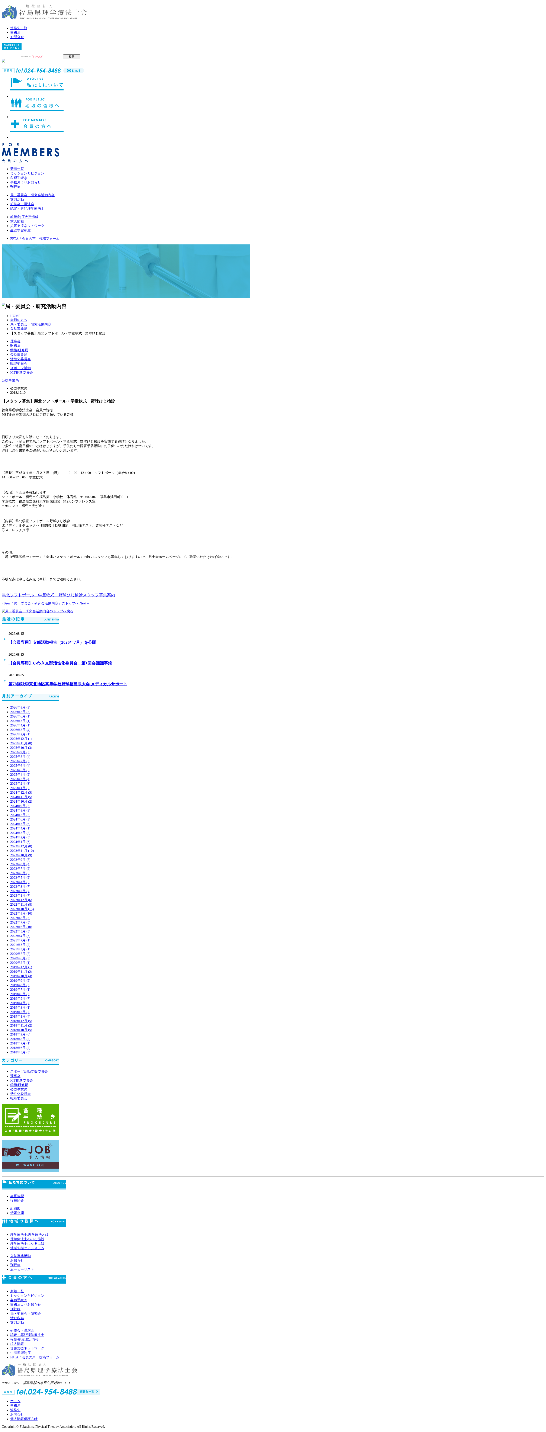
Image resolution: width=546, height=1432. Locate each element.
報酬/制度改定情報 (24, 217)
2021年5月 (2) (20, 945)
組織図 (15, 1208)
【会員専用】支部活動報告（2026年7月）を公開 (52, 642)
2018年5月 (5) (20, 1052)
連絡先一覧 (18, 28)
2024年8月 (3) (20, 810)
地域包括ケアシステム (27, 1248)
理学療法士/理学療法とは (29, 1234)
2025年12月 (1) (21, 739)
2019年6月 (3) (20, 994)
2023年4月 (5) (20, 882)
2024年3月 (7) (20, 833)
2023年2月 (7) (20, 891)
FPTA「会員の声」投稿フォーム (35, 238)
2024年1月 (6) (20, 842)
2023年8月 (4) (20, 864)
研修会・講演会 (22, 204)
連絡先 (15, 1410)
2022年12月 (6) (21, 900)
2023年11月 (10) (22, 851)
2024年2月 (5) (20, 837)
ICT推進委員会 (21, 372)
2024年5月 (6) (20, 824)
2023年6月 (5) (20, 873)
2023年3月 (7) (20, 886)
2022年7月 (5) (20, 922)
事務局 (15, 32)
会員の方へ (18, 320)
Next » (84, 603)
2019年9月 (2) (20, 980)
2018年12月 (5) (21, 1021)
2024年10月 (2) (21, 801)
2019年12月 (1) (21, 967)
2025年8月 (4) (20, 756)
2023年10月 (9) (21, 855)
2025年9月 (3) (20, 752)
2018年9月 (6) (20, 1034)
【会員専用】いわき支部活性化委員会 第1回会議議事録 (60, 663)
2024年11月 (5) (21, 797)
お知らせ (17, 1260)
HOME (15, 316)
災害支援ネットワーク (27, 226)
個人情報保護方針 (24, 1419)
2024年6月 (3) (20, 819)
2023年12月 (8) (21, 846)
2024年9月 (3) (20, 806)
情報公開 (17, 1213)
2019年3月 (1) (20, 1007)
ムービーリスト (22, 1269)
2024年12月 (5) (21, 792)
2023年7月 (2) (20, 868)
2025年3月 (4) (20, 779)
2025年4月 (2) (20, 774)
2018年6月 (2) (20, 1048)
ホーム (15, 1401)
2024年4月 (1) (20, 828)
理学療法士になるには (27, 1243)
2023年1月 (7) (20, 895)
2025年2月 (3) (20, 783)
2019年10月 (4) (21, 976)
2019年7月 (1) (20, 989)
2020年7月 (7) (20, 954)
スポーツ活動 (20, 368)
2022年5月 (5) (20, 931)
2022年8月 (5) (20, 918)
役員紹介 (17, 1200)
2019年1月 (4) (20, 1016)
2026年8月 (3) (20, 707)
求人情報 (17, 221)
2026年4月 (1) (20, 725)
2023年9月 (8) (20, 859)
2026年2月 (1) (20, 734)
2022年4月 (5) (20, 936)
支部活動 (17, 199)
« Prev (6, 603)
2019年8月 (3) (20, 985)
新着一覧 (17, 169)
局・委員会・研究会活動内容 (32, 195)
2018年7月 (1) (20, 1043)
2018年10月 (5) (21, 1030)
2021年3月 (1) (20, 949)
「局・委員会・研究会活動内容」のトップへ (44, 603)
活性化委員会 (20, 359)
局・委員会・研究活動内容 (30, 324)
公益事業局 (18, 329)
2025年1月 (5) (20, 788)
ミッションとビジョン (27, 173)
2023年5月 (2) (20, 877)
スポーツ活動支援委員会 (29, 1071)
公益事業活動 (20, 1256)
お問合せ (17, 37)
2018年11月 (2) (21, 1025)
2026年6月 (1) (20, 716)
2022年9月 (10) (21, 913)
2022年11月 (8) (21, 904)
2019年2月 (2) (20, 1012)
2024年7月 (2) (20, 815)
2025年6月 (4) (20, 765)
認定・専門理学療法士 (27, 208)
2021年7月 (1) (20, 940)
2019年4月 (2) (20, 1003)
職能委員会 (18, 363)
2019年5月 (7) (20, 998)
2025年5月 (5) (20, 770)
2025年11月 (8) (21, 743)
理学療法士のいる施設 (27, 1239)
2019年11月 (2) (21, 971)
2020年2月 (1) (20, 962)
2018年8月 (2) (20, 1039)
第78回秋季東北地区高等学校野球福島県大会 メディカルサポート (68, 684)
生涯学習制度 (20, 230)
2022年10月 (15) (22, 909)
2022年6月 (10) (21, 927)
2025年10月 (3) (21, 747)
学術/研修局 (19, 350)
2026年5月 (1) (20, 721)
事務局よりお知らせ (25, 182)
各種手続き (18, 178)
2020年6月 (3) (20, 958)
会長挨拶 (17, 1196)
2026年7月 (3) (20, 712)
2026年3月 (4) (20, 730)
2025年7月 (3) (20, 761)
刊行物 (15, 187)
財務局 (15, 345)
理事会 (15, 341)
